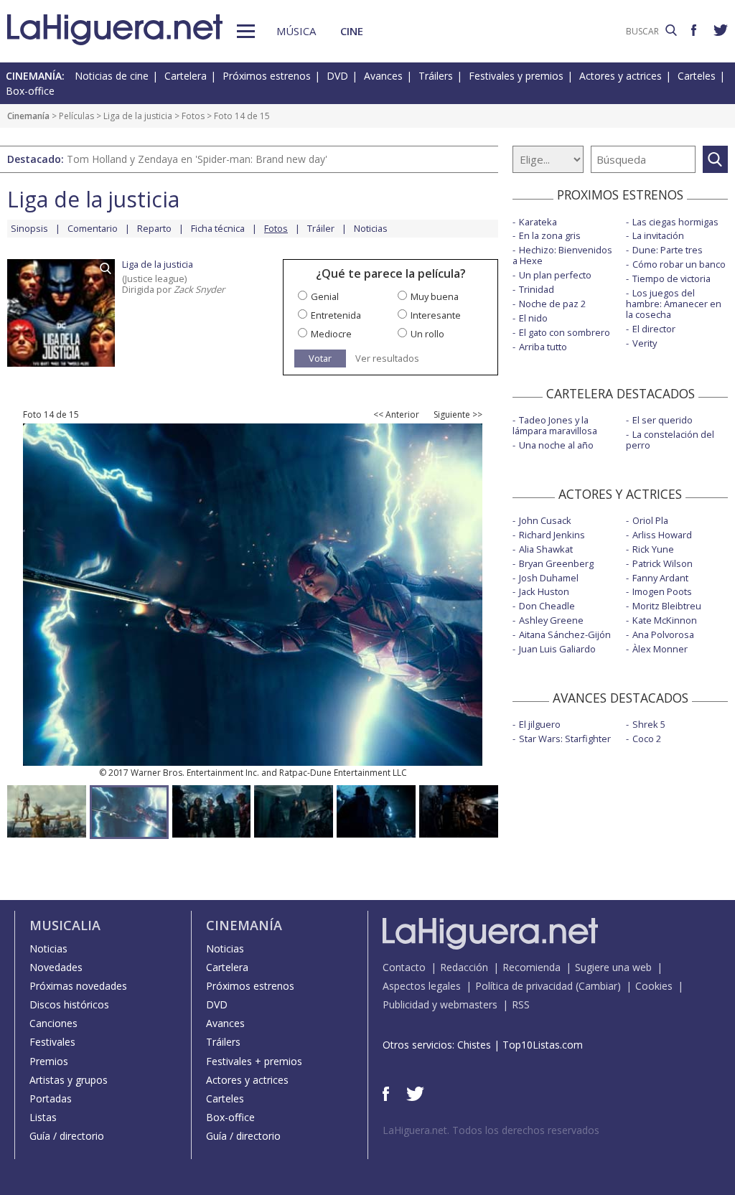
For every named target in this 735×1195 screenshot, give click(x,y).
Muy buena (435, 296)
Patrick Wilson (662, 563)
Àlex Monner (660, 648)
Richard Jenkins (552, 534)
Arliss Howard (662, 534)
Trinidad (536, 289)
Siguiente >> (458, 415)
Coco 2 (646, 738)
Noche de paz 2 (552, 303)
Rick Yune (653, 549)
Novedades (56, 967)
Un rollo (427, 333)
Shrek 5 (648, 724)
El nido (533, 317)
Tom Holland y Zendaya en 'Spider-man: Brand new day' (197, 159)
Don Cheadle (547, 605)
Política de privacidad (524, 986)
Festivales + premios (254, 1061)
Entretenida (336, 315)
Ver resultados (387, 358)
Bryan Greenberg (556, 563)
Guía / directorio (66, 1136)
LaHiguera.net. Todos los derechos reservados (491, 1130)
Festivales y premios (516, 76)
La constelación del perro (670, 439)
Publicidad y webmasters (440, 1004)
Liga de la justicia (137, 116)
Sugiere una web (613, 967)
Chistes (474, 1044)
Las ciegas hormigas (675, 221)
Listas (43, 1117)
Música (296, 31)
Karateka (538, 221)
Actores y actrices (620, 76)
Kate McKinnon (664, 620)
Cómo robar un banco (679, 264)
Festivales (52, 1042)
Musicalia (64, 925)
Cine (351, 31)
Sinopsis (29, 228)
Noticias (371, 228)
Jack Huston (544, 591)
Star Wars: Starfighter (565, 738)
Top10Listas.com (542, 1044)
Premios (48, 1061)
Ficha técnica (218, 228)
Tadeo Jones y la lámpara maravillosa (554, 425)
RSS (521, 1004)
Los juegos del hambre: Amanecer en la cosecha (673, 303)
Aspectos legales (422, 986)
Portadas (50, 1098)
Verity (644, 343)
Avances (383, 76)
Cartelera (185, 76)
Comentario (92, 228)
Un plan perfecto (555, 274)
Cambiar (598, 986)
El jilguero (540, 724)
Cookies (654, 986)
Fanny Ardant (660, 577)
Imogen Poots (662, 591)
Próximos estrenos (267, 76)
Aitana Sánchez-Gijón (565, 634)
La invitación (658, 235)
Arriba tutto (543, 346)
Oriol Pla (650, 520)
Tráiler (320, 228)
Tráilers (435, 76)
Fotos (193, 116)
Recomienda (531, 967)
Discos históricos (69, 1004)
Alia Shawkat (546, 549)
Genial (325, 296)
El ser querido (662, 419)
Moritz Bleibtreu (666, 605)
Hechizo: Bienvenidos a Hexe (562, 255)
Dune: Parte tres (667, 249)
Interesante (436, 315)
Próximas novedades (78, 986)
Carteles (697, 76)
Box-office (30, 91)
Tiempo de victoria (671, 278)
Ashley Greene (551, 620)
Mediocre (331, 333)
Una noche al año (556, 445)
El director (653, 328)
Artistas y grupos (68, 1080)
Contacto (404, 967)
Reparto (154, 228)
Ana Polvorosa (663, 634)
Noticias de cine (112, 76)
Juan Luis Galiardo (557, 648)
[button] (246, 31)
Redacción (464, 967)
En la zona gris (550, 235)
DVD (337, 76)
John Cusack (545, 520)
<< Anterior (396, 415)
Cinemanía (28, 116)
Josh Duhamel (549, 577)
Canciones (53, 1023)
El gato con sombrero (564, 332)
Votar (320, 358)
